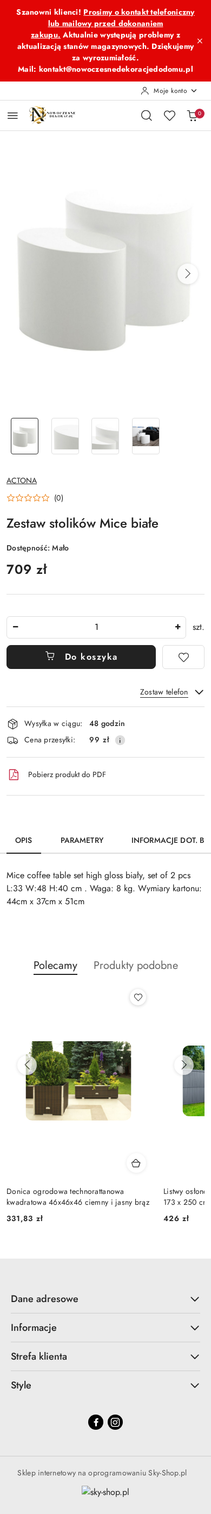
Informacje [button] (34, 1328)
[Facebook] (95, 1422)
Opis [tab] (23, 840)
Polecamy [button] (55, 965)
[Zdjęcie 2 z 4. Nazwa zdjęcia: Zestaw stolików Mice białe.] (65, 436)
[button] (187, 273)
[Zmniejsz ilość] (15, 627)
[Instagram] (115, 1422)
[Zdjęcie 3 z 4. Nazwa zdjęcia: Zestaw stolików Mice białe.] (106, 436)
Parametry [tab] (82, 840)
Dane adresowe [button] (44, 1299)
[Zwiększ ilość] (177, 627)
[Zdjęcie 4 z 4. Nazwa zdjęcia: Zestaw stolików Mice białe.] (146, 436)
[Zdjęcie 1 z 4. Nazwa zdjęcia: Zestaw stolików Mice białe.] (24, 436)
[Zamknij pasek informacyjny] (200, 41)
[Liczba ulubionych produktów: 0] (169, 115)
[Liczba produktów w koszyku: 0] (192, 115)
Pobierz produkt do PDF (67, 774)
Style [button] (21, 1385)
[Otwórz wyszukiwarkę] (147, 115)
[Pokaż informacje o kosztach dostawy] (120, 740)
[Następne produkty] (184, 1065)
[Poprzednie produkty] (27, 1065)
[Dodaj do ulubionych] (183, 657)
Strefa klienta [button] (39, 1356)
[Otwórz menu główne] (12, 115)
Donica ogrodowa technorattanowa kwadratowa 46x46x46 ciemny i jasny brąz (77, 1197)
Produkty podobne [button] (136, 965)
